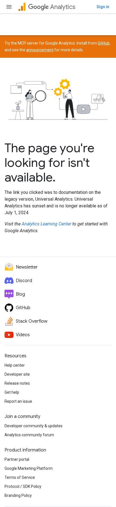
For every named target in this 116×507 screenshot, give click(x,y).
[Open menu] (9, 7)
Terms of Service (20, 477)
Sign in (103, 7)
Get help (12, 392)
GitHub (104, 43)
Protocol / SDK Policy (23, 486)
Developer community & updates (34, 426)
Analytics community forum (29, 435)
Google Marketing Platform (29, 468)
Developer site (17, 374)
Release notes (17, 383)
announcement (39, 50)
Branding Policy (18, 495)
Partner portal (17, 459)
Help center (15, 365)
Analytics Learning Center (46, 224)
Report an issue (18, 401)
